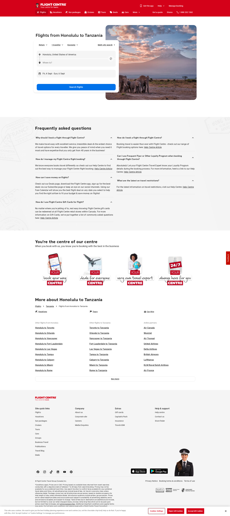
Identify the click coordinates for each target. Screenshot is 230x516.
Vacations (57, 12)
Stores (169, 12)
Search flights (76, 87)
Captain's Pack (121, 417)
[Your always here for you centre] (175, 269)
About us (79, 412)
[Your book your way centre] (55, 269)
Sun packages (75, 12)
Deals (115, 12)
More (135, 12)
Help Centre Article (103, 168)
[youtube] (64, 472)
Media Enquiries (82, 425)
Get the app (148, 6)
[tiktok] (51, 472)
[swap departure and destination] (111, 58)
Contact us (159, 417)
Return (42, 45)
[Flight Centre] (45, 398)
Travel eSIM (120, 425)
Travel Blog (39, 451)
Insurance (119, 421)
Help (160, 6)
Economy (71, 45)
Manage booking (176, 6)
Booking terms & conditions (170, 481)
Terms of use (189, 481)
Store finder (160, 421)
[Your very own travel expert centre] (135, 269)
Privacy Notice (151, 481)
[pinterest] (71, 472)
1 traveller (56, 45)
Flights (43, 12)
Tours (103, 12)
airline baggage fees (67, 504)
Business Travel (41, 442)
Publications (40, 446)
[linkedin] (58, 472)
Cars (127, 12)
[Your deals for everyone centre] (95, 269)
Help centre (160, 412)
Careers (78, 421)
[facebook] (38, 472)
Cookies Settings (156, 511)
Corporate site (81, 417)
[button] (115, 378)
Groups (38, 438)
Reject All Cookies (176, 511)
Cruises (90, 12)
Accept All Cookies (195, 511)
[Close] (226, 511)
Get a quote (158, 12)
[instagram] (44, 472)
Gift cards (119, 412)
